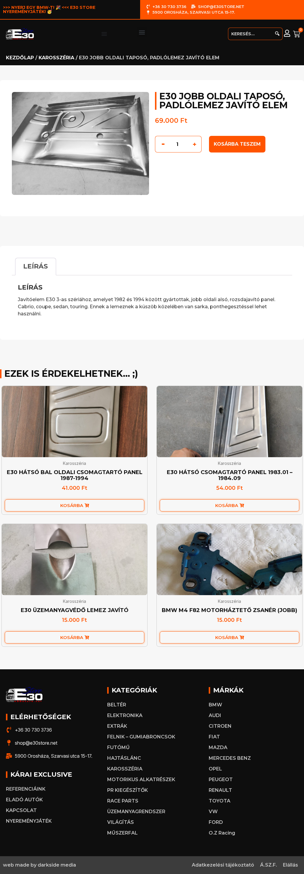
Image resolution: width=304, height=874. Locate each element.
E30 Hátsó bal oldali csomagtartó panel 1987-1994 (74, 475)
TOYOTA (219, 801)
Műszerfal (122, 833)
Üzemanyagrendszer (136, 811)
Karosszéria (56, 58)
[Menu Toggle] (104, 34)
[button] (142, 32)
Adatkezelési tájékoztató (223, 865)
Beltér (116, 705)
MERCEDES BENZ (230, 758)
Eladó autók (24, 800)
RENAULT (220, 790)
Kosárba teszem (237, 144)
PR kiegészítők (127, 790)
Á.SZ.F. (268, 865)
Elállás (290, 865)
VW (213, 811)
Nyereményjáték (29, 821)
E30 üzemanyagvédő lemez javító (75, 610)
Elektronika (124, 715)
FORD (216, 822)
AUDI (215, 715)
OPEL (215, 769)
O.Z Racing (222, 833)
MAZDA (218, 747)
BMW (215, 705)
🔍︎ (277, 33)
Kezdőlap (20, 58)
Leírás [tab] (35, 266)
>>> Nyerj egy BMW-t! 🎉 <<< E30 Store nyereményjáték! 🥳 (49, 9)
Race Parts (122, 801)
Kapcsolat (21, 810)
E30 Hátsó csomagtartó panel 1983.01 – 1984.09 (229, 475)
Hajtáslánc (124, 758)
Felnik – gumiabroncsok (141, 737)
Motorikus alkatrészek (141, 779)
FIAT (214, 737)
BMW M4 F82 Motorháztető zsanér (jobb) (229, 610)
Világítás (120, 822)
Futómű (118, 747)
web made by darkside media (39, 865)
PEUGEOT (221, 779)
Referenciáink (25, 789)
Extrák (117, 726)
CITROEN (220, 726)
